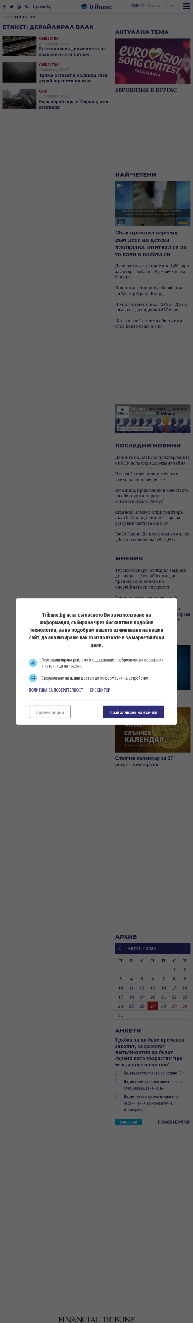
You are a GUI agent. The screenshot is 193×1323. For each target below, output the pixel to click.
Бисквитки (100, 690)
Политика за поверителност (56, 690)
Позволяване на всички (133, 712)
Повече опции (50, 712)
